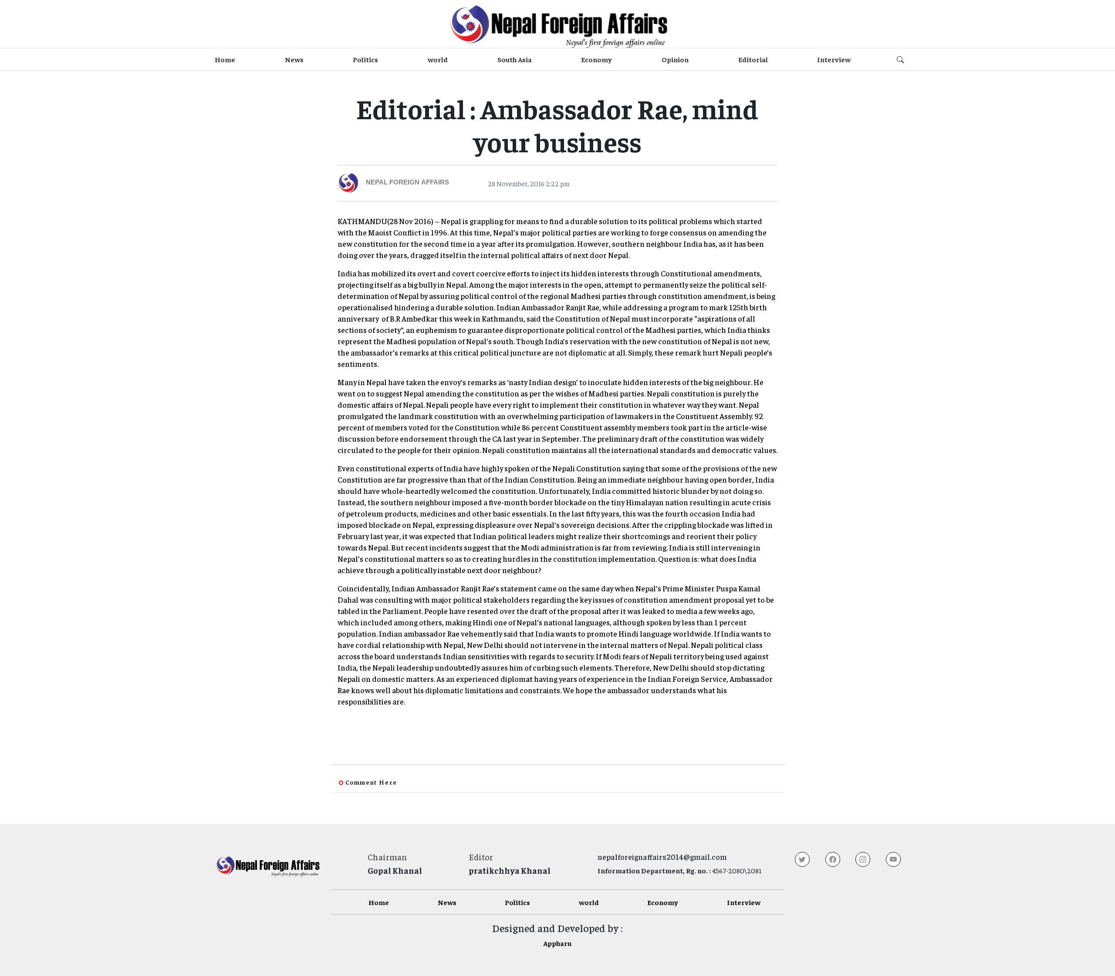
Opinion (675, 59)
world (438, 59)
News (294, 59)
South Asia (514, 59)
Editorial (753, 59)
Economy (596, 59)
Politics (365, 59)
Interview (834, 59)
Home (225, 59)
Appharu (557, 943)
